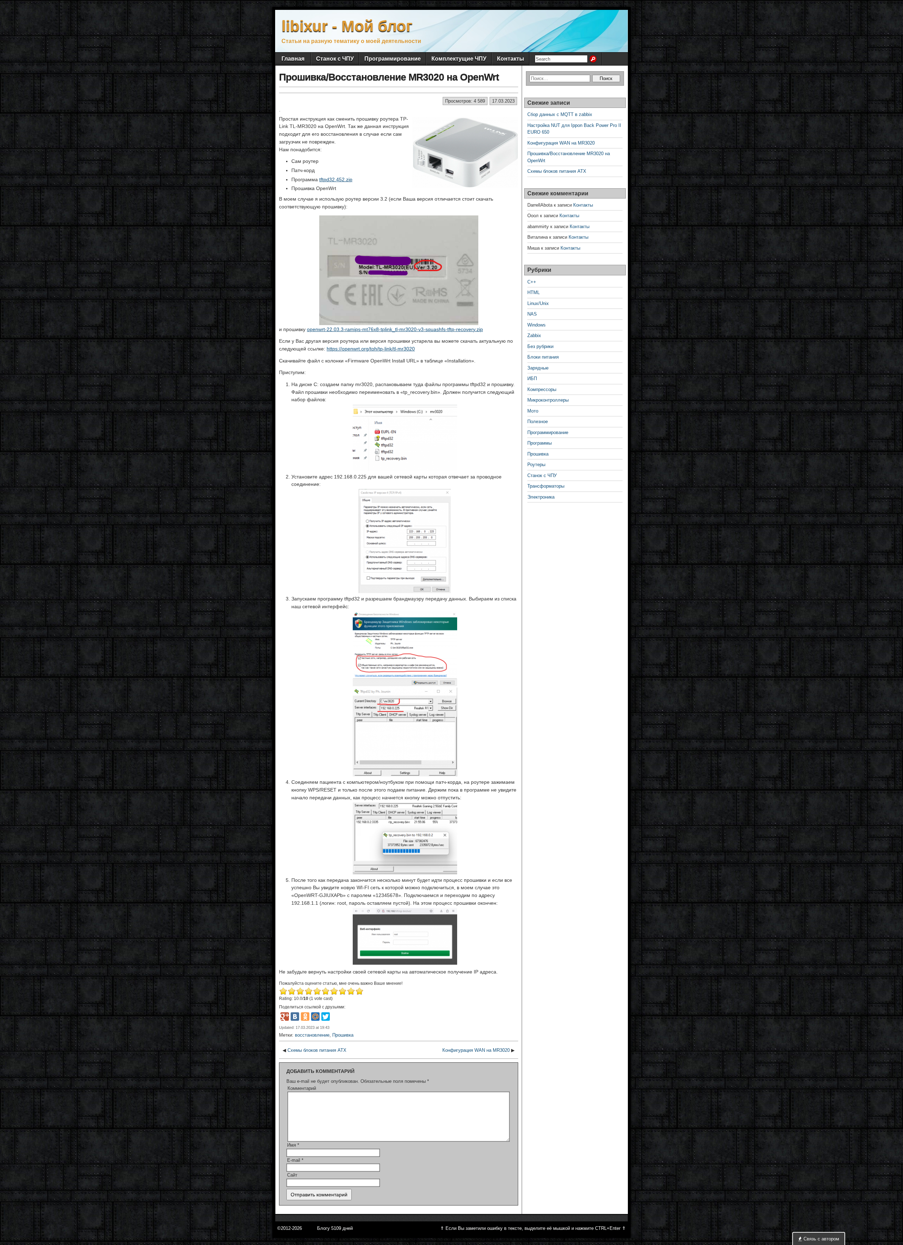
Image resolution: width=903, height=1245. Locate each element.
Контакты (510, 59)
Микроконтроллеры (548, 400)
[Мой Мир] (315, 1016)
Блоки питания (543, 357)
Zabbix (534, 335)
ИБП (532, 378)
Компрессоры (541, 389)
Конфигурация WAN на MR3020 (476, 1050)
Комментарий (301, 1088)
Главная (292, 59)
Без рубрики (540, 346)
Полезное (537, 421)
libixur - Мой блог (346, 26)
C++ (531, 282)
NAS (532, 314)
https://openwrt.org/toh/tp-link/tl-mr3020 (371, 349)
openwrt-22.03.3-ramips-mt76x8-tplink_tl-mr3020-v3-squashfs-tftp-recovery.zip (395, 329)
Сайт (292, 1175)
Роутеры (536, 464)
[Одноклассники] (305, 1016)
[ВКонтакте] (295, 1016)
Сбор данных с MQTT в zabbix (559, 114)
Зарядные (538, 368)
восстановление (312, 1035)
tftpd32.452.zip (335, 179)
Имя (293, 1145)
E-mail (295, 1160)
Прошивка (342, 1035)
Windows (536, 325)
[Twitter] (325, 1016)
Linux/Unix (538, 303)
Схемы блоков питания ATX (316, 1050)
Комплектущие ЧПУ (458, 59)
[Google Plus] (284, 1016)
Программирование (392, 59)
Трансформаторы (545, 486)
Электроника (540, 497)
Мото (532, 411)
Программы (539, 443)
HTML (533, 292)
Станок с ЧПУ (335, 59)
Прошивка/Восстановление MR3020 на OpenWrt (389, 77)
